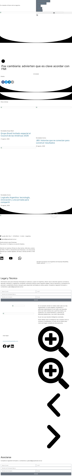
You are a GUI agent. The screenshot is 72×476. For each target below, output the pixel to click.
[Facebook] (4, 346)
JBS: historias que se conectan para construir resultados (52, 141)
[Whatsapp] (20, 258)
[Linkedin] (2, 258)
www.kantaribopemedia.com (10, 341)
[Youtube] (11, 258)
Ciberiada (48, 263)
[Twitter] (8, 346)
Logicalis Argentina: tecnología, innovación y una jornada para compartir (15, 199)
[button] (54, 13)
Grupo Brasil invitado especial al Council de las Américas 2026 (16, 134)
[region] (36, 270)
